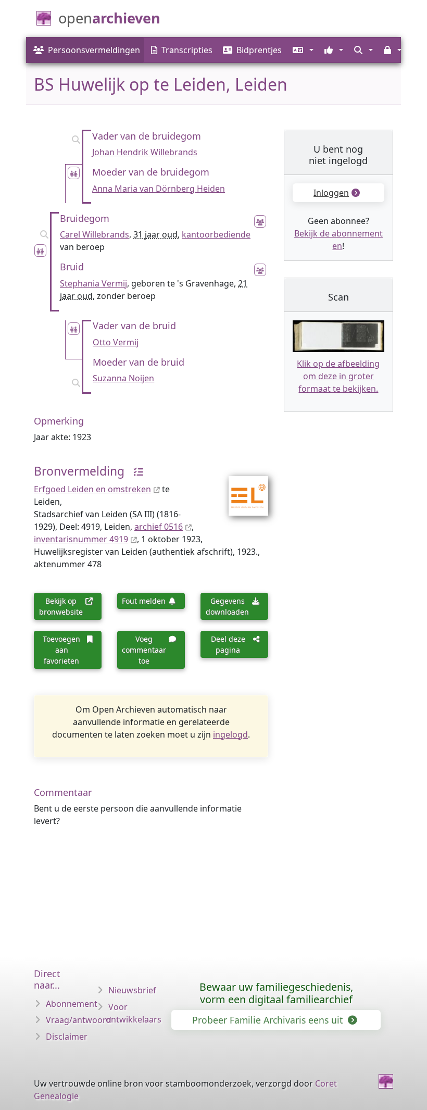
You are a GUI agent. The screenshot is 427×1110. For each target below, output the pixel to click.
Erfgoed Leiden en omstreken (92, 489)
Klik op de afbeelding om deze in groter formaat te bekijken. (338, 376)
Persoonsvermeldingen (94, 50)
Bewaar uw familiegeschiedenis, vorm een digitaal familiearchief (276, 993)
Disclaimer (66, 1036)
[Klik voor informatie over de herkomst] (135, 471)
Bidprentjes (259, 50)
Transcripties (186, 50)
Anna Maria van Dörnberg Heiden (158, 188)
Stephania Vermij (93, 283)
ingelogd (230, 734)
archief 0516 (158, 526)
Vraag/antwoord (78, 1020)
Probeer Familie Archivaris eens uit (268, 1020)
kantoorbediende (216, 234)
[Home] (386, 1081)
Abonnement (71, 1003)
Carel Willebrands (94, 234)
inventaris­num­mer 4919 (81, 539)
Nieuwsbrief (132, 990)
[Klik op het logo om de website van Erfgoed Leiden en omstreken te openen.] (242, 489)
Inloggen (331, 192)
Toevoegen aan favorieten (61, 650)
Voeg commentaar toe (144, 650)
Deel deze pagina (228, 644)
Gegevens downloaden (227, 606)
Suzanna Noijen (123, 378)
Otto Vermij (116, 342)
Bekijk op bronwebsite (61, 606)
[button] (302, 50)
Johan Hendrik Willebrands (144, 152)
